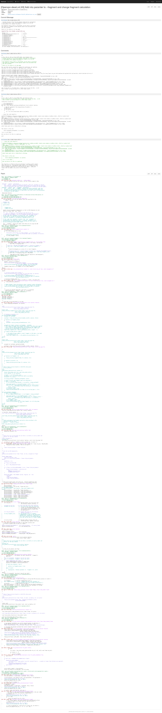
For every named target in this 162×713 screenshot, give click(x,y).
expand (39, 14)
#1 (20, 53)
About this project (32, 1)
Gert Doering (4, 53)
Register (152, 1)
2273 (149, 6)
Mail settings (158, 1)
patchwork (70, 711)
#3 (20, 139)
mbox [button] (155, 6)
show (9, 12)
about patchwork (90, 711)
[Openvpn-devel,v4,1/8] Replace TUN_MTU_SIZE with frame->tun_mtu (22, 14)
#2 (20, 94)
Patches (17, 1)
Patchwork (3, 1)
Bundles (24, 1)
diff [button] (151, 6)
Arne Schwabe (4, 20)
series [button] (159, 6)
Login (148, 1)
